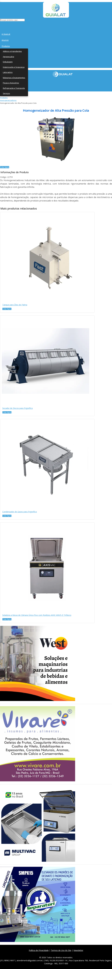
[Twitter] (51, 953)
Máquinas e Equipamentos (14, 77)
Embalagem (8, 62)
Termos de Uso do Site (61, 950)
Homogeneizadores (8, 100)
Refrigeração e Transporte (14, 88)
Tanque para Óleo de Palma (14, 304)
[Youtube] (63, 953)
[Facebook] (45, 953)
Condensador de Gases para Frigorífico (19, 511)
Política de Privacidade (39, 950)
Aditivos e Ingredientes (12, 51)
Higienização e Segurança (13, 67)
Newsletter (78, 950)
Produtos (6, 46)
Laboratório (8, 72)
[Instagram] (57, 953)
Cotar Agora (4, 167)
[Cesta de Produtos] (0, 25)
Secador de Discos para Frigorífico (17, 408)
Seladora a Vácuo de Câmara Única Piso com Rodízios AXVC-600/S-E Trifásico (36, 615)
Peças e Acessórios (11, 83)
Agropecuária (8, 56)
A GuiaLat (6, 34)
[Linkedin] (69, 953)
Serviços (6, 93)
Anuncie (5, 40)
